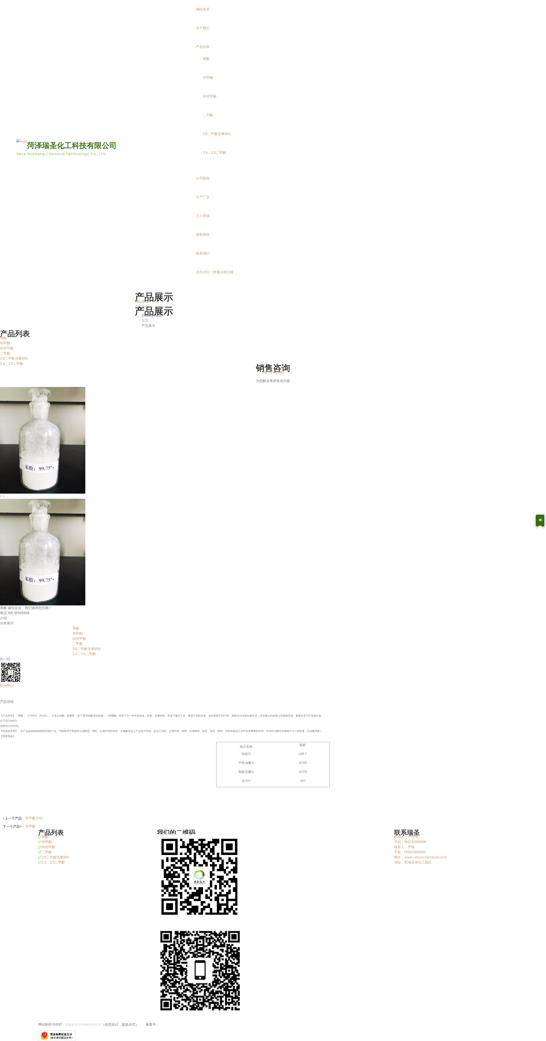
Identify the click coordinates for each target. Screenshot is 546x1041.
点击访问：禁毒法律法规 (215, 272)
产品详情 (7, 701)
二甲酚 (208, 115)
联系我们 (203, 253)
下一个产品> (12, 826)
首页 (145, 320)
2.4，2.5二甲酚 (214, 152)
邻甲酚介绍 (33, 818)
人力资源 (203, 215)
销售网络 (203, 234)
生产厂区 (203, 197)
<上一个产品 (12, 818)
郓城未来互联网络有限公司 (83, 1024)
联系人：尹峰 (404, 847)
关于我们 (203, 28)
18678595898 (273, 372)
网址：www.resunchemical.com (420, 857)
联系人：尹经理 (406, 836)
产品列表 (203, 46)
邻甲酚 (208, 77)
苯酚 (206, 58)
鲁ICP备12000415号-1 (176, 1024)
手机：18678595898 (410, 841)
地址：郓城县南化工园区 (413, 862)
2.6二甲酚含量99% (217, 133)
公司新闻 (203, 178)
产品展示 (141, 306)
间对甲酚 (209, 96)
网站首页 (203, 9)
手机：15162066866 (409, 852)
